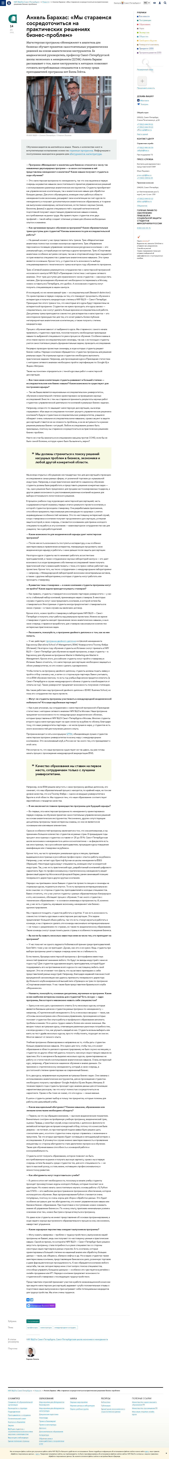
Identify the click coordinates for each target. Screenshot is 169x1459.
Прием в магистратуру (47, 1424)
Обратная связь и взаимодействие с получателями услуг (51, 1441)
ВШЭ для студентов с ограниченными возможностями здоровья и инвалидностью (20, 1431)
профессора (32, 1327)
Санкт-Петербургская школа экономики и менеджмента (82, 1339)
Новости (38, 1390)
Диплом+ (42, 1428)
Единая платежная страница (18, 1441)
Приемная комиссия (145, 182)
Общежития (142, 205)
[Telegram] (31, 1299)
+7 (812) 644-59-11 (145, 124)
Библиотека (105, 1402)
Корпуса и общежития (16, 1422)
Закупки (11, 1425)
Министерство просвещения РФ (145, 1408)
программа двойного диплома (61, 641)
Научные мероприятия (79, 1402)
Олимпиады (43, 1418)
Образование (46, 1398)
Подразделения (14, 1412)
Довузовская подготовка (48, 1414)
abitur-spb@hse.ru (144, 201)
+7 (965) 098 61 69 (145, 178)
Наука (73, 1398)
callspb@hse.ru (143, 150)
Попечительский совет (17, 1418)
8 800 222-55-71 (144, 228)
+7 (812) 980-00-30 (145, 147)
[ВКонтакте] (28, 1299)
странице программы (81, 150)
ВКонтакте (144, 100)
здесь (147, 1451)
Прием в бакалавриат (47, 1421)
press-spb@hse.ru (144, 175)
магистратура (46, 1327)
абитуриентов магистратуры (85, 153)
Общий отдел (142, 112)
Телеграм (144, 104)
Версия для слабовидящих (18, 1437)
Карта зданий (142, 134)
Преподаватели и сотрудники (19, 1415)
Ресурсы (105, 1398)
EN (149, 3)
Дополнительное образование (51, 1431)
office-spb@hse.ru (144, 130)
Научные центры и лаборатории (82, 1405)
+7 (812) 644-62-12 (145, 198)
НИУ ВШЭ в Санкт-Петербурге (40, 1339)
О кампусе (14, 1398)
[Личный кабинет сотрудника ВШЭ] (160, 3)
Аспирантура (44, 1435)
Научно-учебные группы (79, 1409)
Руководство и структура (17, 1408)
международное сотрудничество (66, 1327)
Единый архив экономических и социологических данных (113, 1410)
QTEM (69, 733)
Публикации (105, 1405)
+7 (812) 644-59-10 (145, 127)
